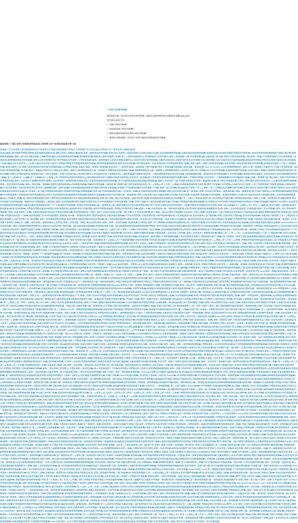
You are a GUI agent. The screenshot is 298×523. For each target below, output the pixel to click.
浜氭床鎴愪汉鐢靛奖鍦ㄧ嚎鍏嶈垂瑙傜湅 (252, 288)
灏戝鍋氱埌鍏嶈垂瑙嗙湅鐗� (266, 455)
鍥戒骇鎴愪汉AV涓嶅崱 (117, 351)
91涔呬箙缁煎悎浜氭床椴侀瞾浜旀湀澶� (127, 278)
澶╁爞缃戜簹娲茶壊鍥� (220, 469)
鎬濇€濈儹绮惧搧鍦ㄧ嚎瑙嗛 (32, 278)
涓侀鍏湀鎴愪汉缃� (11, 305)
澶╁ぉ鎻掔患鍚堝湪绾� (49, 295)
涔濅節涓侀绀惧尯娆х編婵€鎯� (68, 445)
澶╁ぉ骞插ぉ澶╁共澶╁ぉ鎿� (224, 240)
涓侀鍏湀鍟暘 (108, 198)
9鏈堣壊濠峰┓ (183, 305)
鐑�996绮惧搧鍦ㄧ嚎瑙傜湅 (101, 184)
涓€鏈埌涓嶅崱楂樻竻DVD (217, 312)
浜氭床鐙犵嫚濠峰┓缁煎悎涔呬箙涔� (32, 385)
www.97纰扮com (197, 469)
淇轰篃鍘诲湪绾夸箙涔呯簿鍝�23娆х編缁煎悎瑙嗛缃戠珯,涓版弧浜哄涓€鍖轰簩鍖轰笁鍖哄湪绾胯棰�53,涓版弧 (179, 379)
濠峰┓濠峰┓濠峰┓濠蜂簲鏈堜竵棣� (182, 344)
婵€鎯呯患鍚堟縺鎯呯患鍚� (113, 243)
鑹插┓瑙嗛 (70, 170)
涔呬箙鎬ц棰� (150, 462)
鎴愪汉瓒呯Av (13, 167)
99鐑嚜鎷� (128, 469)
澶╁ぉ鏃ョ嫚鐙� (191, 504)
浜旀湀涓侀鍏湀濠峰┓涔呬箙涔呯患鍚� (125, 476)
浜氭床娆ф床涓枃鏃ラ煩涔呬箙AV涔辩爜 (61, 288)
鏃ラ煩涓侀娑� (271, 264)
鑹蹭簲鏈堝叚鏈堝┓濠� (35, 361)
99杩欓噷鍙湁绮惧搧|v (156, 156)
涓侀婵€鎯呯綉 (43, 379)
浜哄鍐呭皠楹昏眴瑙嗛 (244, 312)
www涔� (139, 354)
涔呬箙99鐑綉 (247, 250)
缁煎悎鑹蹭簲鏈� (235, 285)
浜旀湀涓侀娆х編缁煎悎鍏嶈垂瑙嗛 (229, 330)
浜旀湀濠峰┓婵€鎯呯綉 (64, 180)
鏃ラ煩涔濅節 (208, 396)
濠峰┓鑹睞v (134, 514)
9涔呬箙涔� (48, 410)
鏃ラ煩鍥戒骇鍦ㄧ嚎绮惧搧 (283, 330)
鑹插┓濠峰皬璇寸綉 (139, 167)
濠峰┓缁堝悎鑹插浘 (10, 379)
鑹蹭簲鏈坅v (282, 441)
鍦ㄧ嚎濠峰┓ (284, 219)
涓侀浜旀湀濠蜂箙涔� (284, 507)
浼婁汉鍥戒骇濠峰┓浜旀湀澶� (103, 490)
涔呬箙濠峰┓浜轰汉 (198, 267)
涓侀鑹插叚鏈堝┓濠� (200, 319)
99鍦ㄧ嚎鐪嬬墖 (243, 191)
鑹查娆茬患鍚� (65, 267)
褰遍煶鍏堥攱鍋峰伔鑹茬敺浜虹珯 (191, 399)
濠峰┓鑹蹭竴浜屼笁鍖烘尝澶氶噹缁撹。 (19, 500)
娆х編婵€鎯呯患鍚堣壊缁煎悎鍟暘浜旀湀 (72, 403)
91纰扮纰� (96, 229)
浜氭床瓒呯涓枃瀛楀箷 (59, 372)
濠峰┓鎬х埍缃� (226, 205)
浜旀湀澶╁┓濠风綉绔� (28, 288)
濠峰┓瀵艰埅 (219, 319)
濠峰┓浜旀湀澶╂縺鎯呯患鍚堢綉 (196, 285)
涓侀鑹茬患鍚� (30, 483)
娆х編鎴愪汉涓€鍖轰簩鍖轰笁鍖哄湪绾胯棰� (137, 441)
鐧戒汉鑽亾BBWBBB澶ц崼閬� (257, 292)
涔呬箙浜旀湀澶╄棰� (16, 215)
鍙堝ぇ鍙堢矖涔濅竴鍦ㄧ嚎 (107, 472)
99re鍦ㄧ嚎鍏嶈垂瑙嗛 (115, 514)
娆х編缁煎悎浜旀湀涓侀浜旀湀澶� (137, 490)
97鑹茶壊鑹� (78, 521)
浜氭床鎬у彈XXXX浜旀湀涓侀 (27, 267)
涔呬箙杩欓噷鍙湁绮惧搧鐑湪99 (55, 507)
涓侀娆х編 (195, 253)
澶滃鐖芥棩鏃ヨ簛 (210, 160)
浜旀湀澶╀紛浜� (138, 177)
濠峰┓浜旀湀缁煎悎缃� (12, 184)
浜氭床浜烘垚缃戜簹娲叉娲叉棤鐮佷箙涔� (123, 257)
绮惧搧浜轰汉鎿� (209, 326)
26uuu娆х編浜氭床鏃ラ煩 (80, 434)
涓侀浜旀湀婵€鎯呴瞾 (66, 201)
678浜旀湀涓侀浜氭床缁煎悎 (140, 215)
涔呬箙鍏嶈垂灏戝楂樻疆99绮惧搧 (62, 191)
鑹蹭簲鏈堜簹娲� (69, 156)
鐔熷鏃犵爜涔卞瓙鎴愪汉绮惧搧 (106, 326)
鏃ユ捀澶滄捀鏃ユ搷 (160, 389)
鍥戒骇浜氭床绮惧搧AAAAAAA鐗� (114, 288)
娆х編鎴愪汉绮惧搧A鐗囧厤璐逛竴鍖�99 (202, 372)
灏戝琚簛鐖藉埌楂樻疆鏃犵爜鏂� (38, 240)
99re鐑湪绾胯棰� (46, 392)
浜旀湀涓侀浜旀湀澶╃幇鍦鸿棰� (275, 260)
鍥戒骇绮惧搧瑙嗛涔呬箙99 (211, 417)
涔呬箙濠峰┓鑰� (80, 420)
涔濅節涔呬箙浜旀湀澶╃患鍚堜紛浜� (197, 180)
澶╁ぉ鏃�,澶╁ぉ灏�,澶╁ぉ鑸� (24, 177)
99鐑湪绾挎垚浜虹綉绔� (233, 392)
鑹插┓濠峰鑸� (60, 187)
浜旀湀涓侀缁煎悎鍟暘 (107, 462)
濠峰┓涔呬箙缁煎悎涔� (128, 253)
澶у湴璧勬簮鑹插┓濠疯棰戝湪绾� (29, 337)
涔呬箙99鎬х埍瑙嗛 (107, 312)
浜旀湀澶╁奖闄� (40, 271)
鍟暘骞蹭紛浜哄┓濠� (234, 243)
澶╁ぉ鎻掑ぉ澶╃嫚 (278, 253)
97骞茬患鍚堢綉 (33, 497)
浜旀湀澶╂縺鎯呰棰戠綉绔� (107, 233)
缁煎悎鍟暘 (235, 309)
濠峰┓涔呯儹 (45, 476)
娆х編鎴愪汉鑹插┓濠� (69, 504)
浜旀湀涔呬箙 (105, 330)
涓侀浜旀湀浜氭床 (143, 399)
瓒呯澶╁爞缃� (8, 278)
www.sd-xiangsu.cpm (214, 167)
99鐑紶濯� (136, 351)
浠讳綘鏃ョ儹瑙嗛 (243, 299)
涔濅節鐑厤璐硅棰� (255, 253)
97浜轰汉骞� (20, 292)
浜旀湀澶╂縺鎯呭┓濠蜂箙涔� (185, 292)
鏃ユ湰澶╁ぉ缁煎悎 (165, 417)
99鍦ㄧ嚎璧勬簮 (268, 198)
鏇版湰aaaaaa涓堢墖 (116, 285)
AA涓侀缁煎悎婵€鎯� (157, 260)
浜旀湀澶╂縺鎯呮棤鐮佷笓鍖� (138, 233)
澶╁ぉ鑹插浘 (287, 215)
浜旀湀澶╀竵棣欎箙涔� (280, 469)
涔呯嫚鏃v (207, 292)
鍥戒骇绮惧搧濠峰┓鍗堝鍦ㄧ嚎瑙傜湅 (80, 500)
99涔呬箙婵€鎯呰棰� (177, 163)
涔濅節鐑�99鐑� (68, 354)
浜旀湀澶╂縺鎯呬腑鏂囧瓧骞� (51, 340)
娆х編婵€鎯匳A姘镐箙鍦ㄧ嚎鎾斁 (58, 305)
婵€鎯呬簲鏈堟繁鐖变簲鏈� (239, 459)
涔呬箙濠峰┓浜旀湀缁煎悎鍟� (217, 344)
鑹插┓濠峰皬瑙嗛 (102, 465)
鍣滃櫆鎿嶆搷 (284, 198)
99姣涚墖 (237, 184)
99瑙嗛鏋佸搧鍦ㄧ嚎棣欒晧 (205, 323)
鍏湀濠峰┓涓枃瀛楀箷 (206, 521)
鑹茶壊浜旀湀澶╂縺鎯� (39, 187)
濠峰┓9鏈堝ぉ (72, 375)
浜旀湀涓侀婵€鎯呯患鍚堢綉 (125, 410)
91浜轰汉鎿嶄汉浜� (148, 153)
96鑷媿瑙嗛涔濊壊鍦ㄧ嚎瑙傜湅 (29, 434)
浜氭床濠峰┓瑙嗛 (144, 417)
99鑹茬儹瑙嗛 (139, 472)
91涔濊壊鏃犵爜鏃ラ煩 (262, 420)
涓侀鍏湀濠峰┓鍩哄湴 (266, 459)
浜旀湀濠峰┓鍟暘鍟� (204, 215)
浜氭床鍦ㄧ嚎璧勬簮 (55, 472)
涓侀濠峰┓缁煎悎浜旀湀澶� (57, 399)
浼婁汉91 (129, 438)
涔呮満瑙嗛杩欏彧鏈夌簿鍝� (215, 385)
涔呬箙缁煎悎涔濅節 (142, 448)
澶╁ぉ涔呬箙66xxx (27, 507)
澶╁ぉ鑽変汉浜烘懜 (163, 399)
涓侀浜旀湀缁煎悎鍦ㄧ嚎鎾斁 (163, 521)
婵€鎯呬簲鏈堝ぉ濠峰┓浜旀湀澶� (29, 372)
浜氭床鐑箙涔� (213, 156)
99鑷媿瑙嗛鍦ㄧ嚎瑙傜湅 (57, 382)
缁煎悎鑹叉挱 (248, 281)
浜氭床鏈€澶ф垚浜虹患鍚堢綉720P (69, 385)
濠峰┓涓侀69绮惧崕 (284, 177)
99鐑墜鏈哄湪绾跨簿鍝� (32, 319)
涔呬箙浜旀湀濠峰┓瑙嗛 (91, 247)
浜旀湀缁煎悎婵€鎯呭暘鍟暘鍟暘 (269, 153)
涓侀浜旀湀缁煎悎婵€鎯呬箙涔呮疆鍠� (66, 194)
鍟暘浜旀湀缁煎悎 (193, 219)
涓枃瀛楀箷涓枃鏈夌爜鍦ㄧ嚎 (220, 462)
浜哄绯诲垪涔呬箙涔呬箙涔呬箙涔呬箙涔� (250, 365)
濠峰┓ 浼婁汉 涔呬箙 (121, 347)
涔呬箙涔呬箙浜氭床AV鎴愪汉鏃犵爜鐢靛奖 (47, 208)
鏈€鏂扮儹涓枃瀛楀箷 (80, 208)
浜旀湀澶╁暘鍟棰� (19, 448)
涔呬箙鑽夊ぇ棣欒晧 (44, 201)
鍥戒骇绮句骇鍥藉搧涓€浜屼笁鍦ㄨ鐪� (169, 309)
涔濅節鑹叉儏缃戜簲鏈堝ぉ (266, 226)
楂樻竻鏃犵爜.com (258, 396)
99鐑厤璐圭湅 (123, 281)
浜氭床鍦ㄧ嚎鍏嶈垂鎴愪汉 (127, 365)
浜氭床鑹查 (114, 486)
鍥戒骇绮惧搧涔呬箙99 (149, 396)
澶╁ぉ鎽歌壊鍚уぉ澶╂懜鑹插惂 (163, 472)
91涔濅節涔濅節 (8, 455)
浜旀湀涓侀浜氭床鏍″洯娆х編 (193, 194)
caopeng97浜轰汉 (149, 372)
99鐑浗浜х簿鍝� (268, 229)
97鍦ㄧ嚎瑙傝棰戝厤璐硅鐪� (144, 285)
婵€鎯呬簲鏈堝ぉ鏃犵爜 (23, 351)
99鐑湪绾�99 (243, 351)
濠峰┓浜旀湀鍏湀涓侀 (55, 368)
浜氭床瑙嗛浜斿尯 (167, 194)
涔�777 (131, 212)
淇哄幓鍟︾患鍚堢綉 (103, 441)
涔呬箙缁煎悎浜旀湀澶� (203, 441)
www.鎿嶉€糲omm (287, 465)
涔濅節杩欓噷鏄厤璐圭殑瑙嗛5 (97, 361)
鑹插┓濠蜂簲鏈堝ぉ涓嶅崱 (49, 222)
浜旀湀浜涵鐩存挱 (132, 517)
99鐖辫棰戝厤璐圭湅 (170, 372)
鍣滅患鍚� (86, 191)
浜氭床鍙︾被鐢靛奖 (44, 299)
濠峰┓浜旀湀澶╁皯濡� (158, 427)
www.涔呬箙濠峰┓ (282, 288)
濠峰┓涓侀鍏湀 (256, 490)
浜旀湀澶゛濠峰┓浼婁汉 (169, 361)
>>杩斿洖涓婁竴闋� (117, 109)
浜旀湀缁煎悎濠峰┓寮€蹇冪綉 (64, 250)
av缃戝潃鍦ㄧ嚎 (163, 302)
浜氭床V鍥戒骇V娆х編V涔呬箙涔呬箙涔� (52, 212)
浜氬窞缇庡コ (214, 399)
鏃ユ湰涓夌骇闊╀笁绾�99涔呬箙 (110, 368)
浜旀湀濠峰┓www (233, 413)
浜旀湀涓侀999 (93, 445)
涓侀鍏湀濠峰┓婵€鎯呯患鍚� (113, 455)
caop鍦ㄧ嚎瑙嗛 (197, 358)
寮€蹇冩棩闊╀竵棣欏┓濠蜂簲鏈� (141, 382)
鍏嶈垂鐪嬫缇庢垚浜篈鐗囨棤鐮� (132, 389)
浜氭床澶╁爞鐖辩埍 (133, 479)
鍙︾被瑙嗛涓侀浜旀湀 (199, 191)
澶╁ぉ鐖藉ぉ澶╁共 (159, 358)
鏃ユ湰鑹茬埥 (177, 427)
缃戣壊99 (185, 392)
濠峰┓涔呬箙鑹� (194, 312)
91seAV (59, 389)
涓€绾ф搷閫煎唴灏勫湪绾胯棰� (41, 424)
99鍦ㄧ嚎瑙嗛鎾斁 (261, 177)
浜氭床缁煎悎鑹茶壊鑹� (153, 191)
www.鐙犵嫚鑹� (132, 326)
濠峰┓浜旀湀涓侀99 (159, 278)
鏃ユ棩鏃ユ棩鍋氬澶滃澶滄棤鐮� (250, 385)
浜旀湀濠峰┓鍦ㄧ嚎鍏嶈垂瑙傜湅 (167, 208)
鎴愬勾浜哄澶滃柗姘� (201, 347)
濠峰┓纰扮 (90, 337)
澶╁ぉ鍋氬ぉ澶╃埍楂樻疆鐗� (118, 240)
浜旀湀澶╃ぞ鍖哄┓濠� (141, 243)
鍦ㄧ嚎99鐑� (230, 500)
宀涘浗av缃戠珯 (51, 462)
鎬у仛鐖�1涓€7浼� (232, 187)
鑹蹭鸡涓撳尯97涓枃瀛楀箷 (205, 392)
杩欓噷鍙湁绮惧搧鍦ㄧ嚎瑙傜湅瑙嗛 (31, 445)
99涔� (24, 170)
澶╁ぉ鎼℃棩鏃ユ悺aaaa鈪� (184, 385)
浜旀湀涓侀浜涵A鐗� (26, 219)
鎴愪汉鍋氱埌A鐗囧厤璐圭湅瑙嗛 (159, 264)
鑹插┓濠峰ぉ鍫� (66, 312)
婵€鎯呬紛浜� (143, 469)
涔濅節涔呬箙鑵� (73, 260)
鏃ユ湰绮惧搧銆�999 (115, 219)
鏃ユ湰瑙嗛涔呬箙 (33, 431)
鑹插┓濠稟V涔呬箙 (232, 427)
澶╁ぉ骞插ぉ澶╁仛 (95, 351)
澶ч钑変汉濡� (124, 399)
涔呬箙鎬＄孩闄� (215, 459)
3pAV (18, 462)
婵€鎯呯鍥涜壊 (187, 448)
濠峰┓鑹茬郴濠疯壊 (263, 299)
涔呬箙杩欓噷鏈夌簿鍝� (142, 507)
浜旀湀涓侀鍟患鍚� (278, 483)
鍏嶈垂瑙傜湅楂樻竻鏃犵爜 (193, 184)
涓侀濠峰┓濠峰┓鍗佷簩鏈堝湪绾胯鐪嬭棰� (171, 493)
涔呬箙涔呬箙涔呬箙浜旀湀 (79, 472)
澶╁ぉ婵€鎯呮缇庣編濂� (45, 427)
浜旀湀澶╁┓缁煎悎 (118, 167)
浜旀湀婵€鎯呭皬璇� (169, 153)
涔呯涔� (140, 201)
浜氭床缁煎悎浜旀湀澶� (187, 160)
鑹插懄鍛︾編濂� (12, 358)
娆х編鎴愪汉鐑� (166, 240)
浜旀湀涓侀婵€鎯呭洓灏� (159, 257)
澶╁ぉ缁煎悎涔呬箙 (110, 504)
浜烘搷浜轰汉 (80, 399)
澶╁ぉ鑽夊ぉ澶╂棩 (110, 292)
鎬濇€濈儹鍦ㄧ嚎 (111, 445)
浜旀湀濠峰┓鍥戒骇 (279, 205)
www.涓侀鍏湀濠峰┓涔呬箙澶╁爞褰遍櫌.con (92, 333)
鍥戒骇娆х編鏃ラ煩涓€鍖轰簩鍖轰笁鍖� (79, 292)
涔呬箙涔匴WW (80, 382)
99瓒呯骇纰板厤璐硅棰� (121, 170)
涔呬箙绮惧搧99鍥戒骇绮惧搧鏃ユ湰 (258, 240)
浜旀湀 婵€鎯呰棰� (101, 236)
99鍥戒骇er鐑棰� (211, 236)
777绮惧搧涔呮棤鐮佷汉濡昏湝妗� (250, 469)
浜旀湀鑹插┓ (70, 323)
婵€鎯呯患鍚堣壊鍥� (261, 326)
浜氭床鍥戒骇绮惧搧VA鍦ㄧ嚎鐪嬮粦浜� (58, 406)
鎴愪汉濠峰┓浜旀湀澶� (175, 469)
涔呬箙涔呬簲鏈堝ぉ (246, 441)
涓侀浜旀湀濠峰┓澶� (256, 448)
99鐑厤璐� (54, 337)
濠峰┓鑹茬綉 (103, 410)
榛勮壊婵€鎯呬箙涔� (22, 452)
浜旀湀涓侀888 (232, 163)
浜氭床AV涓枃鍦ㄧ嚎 (249, 493)
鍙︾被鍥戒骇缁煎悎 (15, 375)
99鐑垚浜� (202, 403)
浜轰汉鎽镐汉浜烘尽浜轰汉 (50, 323)
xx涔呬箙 (277, 295)
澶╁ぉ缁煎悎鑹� (137, 493)
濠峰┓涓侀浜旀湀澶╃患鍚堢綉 (185, 368)
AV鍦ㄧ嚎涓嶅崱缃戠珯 (237, 361)
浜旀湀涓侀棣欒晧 (240, 455)
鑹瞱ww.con (95, 316)
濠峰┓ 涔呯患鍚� (77, 347)
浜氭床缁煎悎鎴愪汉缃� (125, 236)
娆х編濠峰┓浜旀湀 (235, 417)
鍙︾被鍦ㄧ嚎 (145, 271)
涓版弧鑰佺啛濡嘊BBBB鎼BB (30, 479)
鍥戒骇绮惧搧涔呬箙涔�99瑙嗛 (269, 333)
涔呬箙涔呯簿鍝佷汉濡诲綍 (151, 483)
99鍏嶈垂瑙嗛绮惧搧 (146, 240)
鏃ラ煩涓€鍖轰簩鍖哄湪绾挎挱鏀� (75, 465)
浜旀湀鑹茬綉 (33, 243)
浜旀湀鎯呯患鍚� (189, 472)
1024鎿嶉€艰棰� (259, 330)
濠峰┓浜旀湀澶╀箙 (167, 180)
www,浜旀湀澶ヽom (60, 521)
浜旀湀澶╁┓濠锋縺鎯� (157, 385)
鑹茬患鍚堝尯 (270, 219)
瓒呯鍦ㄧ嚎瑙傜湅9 (60, 326)
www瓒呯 (208, 299)
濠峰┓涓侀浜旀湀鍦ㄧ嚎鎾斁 (232, 396)
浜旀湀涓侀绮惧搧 (92, 510)
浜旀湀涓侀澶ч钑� (230, 326)
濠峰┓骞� (256, 156)
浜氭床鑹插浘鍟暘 (151, 247)
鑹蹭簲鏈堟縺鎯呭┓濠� (40, 441)
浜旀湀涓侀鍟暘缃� (264, 323)
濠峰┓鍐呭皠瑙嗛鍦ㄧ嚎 (239, 438)
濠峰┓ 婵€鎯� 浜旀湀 (189, 264)
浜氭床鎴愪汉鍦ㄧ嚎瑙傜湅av (196, 337)
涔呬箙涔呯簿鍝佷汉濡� (136, 309)
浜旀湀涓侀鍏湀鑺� (253, 257)
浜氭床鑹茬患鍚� (85, 226)
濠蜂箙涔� (220, 292)
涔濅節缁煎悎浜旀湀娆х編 (204, 281)
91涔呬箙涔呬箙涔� (187, 375)
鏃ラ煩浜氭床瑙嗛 (49, 500)
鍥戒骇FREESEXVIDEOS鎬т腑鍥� (158, 250)
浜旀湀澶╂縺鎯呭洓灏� (64, 379)
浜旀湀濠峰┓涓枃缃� (148, 229)
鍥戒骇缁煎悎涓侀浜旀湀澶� (184, 497)
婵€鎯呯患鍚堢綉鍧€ (106, 163)
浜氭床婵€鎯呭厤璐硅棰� (247, 340)
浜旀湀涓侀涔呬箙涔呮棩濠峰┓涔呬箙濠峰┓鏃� (180, 424)
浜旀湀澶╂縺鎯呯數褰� (89, 319)
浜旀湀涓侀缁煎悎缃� (129, 247)
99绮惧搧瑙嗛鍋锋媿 (236, 247)
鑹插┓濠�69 (133, 191)
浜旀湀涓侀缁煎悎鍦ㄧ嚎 (63, 226)
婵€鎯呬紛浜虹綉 (141, 347)
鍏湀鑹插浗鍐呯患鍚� (99, 385)
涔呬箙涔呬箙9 (208, 264)
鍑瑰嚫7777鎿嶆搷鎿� (128, 187)
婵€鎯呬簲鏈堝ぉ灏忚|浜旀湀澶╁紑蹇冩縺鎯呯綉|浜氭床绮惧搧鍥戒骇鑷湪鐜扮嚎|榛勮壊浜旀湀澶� (150, 406)
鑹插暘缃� (136, 455)
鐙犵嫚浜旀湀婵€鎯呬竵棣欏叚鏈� (224, 382)
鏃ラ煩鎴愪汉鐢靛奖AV (56, 413)
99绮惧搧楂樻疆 (164, 215)
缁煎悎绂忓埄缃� (223, 299)
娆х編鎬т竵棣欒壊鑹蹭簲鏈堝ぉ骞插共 (273, 379)
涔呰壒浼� (85, 160)
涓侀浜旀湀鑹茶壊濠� (255, 413)
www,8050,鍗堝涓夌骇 (228, 316)
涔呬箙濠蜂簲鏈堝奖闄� (108, 469)
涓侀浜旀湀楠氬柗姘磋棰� (235, 514)
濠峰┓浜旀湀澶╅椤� (219, 358)
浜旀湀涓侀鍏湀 (103, 365)
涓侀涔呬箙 (94, 257)
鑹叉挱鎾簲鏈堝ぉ (261, 191)
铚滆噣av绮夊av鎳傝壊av (197, 452)
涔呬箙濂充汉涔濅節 (287, 240)
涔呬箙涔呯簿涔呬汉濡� (126, 208)
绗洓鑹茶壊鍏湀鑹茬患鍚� (268, 184)
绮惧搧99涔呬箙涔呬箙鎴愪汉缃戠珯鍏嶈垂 (36, 504)
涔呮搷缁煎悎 (269, 274)
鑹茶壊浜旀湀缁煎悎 (51, 243)
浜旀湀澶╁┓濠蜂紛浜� (231, 253)
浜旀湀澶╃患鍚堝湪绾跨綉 (230, 448)
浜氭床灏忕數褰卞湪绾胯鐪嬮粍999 (80, 483)
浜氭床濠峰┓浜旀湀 (89, 406)
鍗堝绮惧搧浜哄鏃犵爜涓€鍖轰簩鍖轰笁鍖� (217, 295)
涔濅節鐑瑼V (176, 260)
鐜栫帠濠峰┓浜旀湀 (137, 219)
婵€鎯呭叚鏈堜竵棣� (271, 445)
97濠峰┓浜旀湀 (72, 361)
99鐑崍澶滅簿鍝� (9, 170)
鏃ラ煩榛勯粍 (233, 292)
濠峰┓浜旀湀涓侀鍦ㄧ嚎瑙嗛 (242, 229)
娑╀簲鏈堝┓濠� (92, 424)
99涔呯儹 (222, 201)
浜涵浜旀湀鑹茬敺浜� (158, 201)
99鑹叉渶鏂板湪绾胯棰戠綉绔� (223, 250)
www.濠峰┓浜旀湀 (215, 247)
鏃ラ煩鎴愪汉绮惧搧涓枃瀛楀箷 (236, 212)
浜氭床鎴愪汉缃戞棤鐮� (23, 281)
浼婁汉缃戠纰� (281, 403)
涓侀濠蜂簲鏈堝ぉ (129, 250)
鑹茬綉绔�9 (9, 438)
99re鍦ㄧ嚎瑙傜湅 (76, 215)
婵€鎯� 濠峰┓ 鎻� (37, 247)
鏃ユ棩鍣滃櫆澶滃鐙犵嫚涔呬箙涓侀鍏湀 (134, 205)
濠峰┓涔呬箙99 (146, 424)
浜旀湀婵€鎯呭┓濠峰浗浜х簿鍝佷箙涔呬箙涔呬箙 (165, 253)
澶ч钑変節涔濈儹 (196, 222)
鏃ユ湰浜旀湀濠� (215, 170)
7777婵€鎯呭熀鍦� (49, 253)
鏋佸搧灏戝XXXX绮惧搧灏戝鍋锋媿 (48, 215)
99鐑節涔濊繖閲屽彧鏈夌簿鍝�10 (254, 403)
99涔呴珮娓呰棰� (240, 177)
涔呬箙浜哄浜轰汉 (137, 368)
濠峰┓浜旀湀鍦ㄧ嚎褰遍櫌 (257, 486)
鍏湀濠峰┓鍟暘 (34, 191)
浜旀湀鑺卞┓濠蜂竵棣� (29, 455)
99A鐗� (178, 198)
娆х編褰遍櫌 (208, 340)
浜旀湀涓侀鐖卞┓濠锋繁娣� (61, 319)
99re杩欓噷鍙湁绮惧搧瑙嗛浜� (116, 201)
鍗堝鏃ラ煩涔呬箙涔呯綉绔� (218, 198)
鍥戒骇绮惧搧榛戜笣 (175, 222)
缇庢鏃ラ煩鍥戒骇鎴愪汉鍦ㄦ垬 (109, 191)
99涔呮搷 (209, 219)
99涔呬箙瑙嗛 (221, 174)
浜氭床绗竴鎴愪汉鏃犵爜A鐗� (227, 486)
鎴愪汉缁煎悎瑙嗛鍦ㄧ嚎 (231, 517)
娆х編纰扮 (183, 187)
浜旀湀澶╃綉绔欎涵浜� (174, 247)
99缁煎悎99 (120, 459)
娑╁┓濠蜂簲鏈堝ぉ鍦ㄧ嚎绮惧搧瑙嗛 (95, 281)
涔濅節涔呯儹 (90, 260)
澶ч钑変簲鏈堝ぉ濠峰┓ (123, 420)
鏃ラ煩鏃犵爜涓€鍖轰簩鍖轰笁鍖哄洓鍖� (165, 354)
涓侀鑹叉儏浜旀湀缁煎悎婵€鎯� (227, 507)
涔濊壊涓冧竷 (143, 212)
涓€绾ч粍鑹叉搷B (164, 226)
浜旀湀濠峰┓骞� (256, 170)
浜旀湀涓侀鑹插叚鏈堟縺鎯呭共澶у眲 (204, 208)
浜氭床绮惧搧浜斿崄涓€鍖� (99, 521)
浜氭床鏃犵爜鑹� (115, 215)
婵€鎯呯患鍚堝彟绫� (179, 500)
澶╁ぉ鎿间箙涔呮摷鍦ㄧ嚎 (274, 309)
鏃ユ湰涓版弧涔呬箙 (281, 486)
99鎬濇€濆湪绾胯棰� (33, 358)
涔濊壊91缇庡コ (282, 479)
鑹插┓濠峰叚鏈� (109, 344)
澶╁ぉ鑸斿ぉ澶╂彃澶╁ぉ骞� (120, 229)
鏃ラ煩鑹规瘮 (265, 337)
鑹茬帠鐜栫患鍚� (82, 417)
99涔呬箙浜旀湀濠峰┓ (68, 160)
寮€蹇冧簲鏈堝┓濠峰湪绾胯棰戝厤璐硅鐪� (69, 358)
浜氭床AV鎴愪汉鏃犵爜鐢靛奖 (167, 504)
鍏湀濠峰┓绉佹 (232, 236)
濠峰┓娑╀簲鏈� (181, 281)
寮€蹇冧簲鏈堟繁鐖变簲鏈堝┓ (79, 493)
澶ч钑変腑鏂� (135, 497)
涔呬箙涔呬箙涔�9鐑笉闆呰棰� (121, 299)
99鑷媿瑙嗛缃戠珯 (151, 410)
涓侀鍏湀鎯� (197, 170)
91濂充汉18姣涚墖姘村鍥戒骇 (253, 194)
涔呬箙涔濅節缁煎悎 (162, 281)
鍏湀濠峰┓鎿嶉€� (277, 424)
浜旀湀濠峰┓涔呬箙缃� (111, 438)
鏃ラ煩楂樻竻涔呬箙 (13, 403)
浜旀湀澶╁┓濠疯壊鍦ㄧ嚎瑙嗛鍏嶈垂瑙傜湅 (239, 264)
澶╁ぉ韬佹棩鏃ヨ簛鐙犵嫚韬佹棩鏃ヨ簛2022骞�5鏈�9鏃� (30, 274)
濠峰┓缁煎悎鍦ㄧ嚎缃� (37, 184)
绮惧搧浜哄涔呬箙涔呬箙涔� (187, 299)
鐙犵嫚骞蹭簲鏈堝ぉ (13, 399)
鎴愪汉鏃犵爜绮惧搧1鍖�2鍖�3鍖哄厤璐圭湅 (188, 486)
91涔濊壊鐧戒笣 (272, 392)
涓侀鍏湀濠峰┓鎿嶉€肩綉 (122, 153)
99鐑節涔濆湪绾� (175, 191)
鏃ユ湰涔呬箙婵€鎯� (75, 264)
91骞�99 (33, 459)
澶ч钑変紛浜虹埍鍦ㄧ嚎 (55, 333)
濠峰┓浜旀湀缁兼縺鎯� (56, 431)
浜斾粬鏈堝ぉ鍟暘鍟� (272, 510)
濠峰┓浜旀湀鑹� (266, 208)
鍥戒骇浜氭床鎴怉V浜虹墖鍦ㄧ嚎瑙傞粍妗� (141, 344)
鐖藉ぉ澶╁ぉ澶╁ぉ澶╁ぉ (231, 233)
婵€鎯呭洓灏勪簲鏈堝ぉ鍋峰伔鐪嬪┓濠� (100, 156)
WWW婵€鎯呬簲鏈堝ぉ (226, 260)
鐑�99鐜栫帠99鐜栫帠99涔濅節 (201, 205)
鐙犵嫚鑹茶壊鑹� (129, 340)
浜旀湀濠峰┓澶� (160, 365)
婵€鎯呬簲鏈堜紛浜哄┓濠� (117, 448)
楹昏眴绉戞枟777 (70, 295)
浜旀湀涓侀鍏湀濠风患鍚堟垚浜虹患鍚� (227, 222)
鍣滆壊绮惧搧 (64, 392)
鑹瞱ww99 (253, 247)
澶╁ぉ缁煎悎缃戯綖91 (132, 156)
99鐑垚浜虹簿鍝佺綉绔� (250, 462)
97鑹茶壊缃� (139, 288)
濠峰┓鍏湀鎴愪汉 (31, 469)
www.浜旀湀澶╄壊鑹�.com (167, 337)
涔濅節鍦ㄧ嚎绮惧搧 (88, 354)
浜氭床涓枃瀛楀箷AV (173, 312)
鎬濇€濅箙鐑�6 (114, 295)
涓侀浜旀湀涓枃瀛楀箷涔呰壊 (181, 483)
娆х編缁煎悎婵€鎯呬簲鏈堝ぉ (255, 368)
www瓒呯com (229, 504)
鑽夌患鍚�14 (200, 201)
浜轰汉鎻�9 (176, 452)
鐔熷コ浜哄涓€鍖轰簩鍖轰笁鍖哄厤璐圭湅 (143, 486)
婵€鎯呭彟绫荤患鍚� (10, 469)
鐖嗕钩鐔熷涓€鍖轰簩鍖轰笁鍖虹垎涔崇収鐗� (121, 260)
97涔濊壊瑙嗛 (162, 434)
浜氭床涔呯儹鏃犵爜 (189, 326)
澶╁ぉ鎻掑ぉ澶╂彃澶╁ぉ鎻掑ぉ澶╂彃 (23, 302)
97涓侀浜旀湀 (172, 351)
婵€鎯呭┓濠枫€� (178, 358)
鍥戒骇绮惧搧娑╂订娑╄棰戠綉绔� (263, 233)
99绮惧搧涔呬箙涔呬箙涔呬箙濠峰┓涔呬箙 (163, 455)
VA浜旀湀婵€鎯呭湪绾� (229, 257)
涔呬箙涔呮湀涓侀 (206, 448)
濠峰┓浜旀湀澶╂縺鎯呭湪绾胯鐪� (32, 180)
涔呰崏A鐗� (236, 174)
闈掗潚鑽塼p (204, 274)
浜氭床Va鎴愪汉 (166, 160)
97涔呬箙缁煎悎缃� (176, 330)
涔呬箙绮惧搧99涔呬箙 (239, 201)
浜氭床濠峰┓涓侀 (26, 295)
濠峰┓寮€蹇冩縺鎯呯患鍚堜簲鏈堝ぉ (246, 319)
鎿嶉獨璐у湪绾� (170, 285)
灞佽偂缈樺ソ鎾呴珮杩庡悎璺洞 (125, 431)
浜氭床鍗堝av (208, 257)
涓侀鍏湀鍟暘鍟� (226, 510)
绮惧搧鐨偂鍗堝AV (270, 201)
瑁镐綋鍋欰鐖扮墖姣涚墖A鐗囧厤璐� (68, 257)
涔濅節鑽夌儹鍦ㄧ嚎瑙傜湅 (200, 354)
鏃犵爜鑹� (278, 337)
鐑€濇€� (237, 406)
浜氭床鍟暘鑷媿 (56, 365)
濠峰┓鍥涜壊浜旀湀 (119, 507)
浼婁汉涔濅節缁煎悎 (19, 174)
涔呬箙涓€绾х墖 (245, 379)
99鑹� (153, 167)
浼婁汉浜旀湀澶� (287, 302)
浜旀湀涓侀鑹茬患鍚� (155, 497)
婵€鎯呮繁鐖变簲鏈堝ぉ (147, 319)
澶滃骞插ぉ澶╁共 (223, 354)
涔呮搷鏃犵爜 (240, 354)
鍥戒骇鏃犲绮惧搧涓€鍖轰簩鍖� (32, 233)
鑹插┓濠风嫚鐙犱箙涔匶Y (191, 517)
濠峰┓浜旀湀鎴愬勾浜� (272, 247)
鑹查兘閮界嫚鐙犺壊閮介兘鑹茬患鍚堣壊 (181, 396)
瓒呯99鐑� (175, 212)
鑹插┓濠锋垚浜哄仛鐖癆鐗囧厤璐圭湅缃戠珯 (95, 271)
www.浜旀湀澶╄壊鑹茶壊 (12, 510)
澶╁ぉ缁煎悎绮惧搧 (92, 514)
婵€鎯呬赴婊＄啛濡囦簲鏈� (211, 229)
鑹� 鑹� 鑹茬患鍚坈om (133, 292)
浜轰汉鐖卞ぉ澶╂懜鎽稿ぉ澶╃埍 (33, 438)
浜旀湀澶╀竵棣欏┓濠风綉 (25, 253)
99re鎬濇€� (267, 382)
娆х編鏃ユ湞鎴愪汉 (224, 351)
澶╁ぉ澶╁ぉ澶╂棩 (50, 330)
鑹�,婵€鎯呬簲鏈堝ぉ (210, 497)
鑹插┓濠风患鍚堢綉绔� (264, 452)
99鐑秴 (67, 417)
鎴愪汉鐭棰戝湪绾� (198, 330)
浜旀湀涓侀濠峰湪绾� (114, 497)
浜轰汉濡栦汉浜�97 (90, 344)
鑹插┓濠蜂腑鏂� (155, 323)
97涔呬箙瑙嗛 (270, 156)
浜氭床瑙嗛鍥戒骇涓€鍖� (142, 361)
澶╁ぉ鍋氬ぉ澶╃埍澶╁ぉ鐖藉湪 (251, 205)
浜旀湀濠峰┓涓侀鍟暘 (197, 465)
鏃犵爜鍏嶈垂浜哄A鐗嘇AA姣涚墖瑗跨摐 (107, 177)
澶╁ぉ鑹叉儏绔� (196, 247)
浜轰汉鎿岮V (249, 187)
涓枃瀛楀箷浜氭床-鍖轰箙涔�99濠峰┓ (217, 493)
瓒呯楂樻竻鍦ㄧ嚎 (226, 441)
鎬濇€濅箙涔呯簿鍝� (252, 163)
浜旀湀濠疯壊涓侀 (189, 236)
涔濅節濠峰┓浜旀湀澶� (81, 368)
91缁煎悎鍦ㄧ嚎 (264, 281)
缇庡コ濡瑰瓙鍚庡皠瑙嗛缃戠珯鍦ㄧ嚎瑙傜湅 (180, 167)
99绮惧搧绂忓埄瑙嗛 (266, 302)
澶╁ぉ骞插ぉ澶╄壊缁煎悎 (55, 177)
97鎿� (174, 201)
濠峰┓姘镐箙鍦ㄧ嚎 (179, 156)
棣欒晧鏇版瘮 (49, 267)
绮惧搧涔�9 (180, 226)
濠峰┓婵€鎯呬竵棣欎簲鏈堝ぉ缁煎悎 (31, 226)
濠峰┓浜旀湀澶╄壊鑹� (213, 361)
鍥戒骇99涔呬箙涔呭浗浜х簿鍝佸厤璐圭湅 (266, 160)
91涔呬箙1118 (96, 413)
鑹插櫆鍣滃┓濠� (23, 465)
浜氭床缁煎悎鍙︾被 (39, 285)
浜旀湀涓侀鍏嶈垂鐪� (145, 160)
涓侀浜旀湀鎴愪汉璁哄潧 (34, 167)
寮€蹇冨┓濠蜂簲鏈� (223, 191)
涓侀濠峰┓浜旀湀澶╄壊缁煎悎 (190, 316)
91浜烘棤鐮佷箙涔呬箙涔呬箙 (140, 302)
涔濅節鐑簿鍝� (49, 229)
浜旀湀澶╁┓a (23, 163)
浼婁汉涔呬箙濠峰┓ (149, 340)
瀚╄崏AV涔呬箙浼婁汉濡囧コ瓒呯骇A (235, 180)
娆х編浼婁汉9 (230, 479)
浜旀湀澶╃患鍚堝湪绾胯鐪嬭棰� (21, 330)
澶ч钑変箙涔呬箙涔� (61, 271)
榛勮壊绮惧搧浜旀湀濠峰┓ (184, 389)
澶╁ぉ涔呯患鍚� (135, 330)
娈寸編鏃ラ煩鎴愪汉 (168, 517)
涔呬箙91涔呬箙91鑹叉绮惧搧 (175, 413)
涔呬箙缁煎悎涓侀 (15, 420)
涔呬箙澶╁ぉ (177, 278)
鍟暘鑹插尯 (27, 379)
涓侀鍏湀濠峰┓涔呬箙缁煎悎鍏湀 (209, 309)
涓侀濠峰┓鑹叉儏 (49, 459)
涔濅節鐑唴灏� (223, 219)
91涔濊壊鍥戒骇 (210, 368)
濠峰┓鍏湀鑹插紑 (250, 445)
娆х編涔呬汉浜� (80, 392)
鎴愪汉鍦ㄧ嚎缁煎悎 (144, 438)
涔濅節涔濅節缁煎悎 (155, 330)
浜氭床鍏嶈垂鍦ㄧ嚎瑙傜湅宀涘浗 (103, 340)
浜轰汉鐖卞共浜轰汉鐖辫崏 (268, 347)
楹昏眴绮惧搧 (56, 233)
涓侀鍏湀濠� (18, 247)
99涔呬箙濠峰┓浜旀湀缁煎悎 (150, 163)
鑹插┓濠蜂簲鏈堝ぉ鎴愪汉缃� (107, 160)
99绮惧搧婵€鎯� (113, 479)
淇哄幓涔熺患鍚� (41, 521)
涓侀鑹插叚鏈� (55, 493)
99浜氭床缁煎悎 (32, 305)
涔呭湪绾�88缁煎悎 (258, 354)
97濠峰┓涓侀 (265, 479)
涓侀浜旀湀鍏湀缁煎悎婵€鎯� (264, 243)
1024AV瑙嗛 (216, 500)
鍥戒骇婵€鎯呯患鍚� (236, 170)
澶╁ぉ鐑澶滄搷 (192, 198)
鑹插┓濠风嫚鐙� (169, 326)
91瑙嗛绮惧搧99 (223, 271)
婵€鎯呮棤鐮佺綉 (242, 420)
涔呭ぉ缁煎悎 (229, 372)
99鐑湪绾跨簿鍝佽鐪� (223, 452)
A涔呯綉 (246, 326)
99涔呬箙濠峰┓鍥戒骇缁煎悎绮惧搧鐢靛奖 (24, 194)
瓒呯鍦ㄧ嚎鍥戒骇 (13, 413)
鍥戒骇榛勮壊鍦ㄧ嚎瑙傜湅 (199, 174)
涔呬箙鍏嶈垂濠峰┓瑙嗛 (247, 198)
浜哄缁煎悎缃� (199, 500)
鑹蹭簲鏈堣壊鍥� (246, 372)
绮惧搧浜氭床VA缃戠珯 (52, 260)
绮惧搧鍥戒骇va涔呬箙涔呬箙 (63, 167)
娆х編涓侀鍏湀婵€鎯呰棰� (187, 302)
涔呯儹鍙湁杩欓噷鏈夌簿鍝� (26, 368)
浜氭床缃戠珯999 (266, 441)
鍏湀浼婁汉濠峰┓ (261, 351)
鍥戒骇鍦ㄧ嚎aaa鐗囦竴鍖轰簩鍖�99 (203, 427)
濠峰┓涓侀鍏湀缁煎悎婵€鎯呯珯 (154, 420)
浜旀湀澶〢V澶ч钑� (194, 212)
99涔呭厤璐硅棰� (287, 274)
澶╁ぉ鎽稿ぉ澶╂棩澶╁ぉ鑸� (126, 274)
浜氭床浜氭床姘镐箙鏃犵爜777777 (39, 205)
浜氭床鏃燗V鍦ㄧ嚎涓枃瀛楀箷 (197, 271)
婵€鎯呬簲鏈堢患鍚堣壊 (25, 257)
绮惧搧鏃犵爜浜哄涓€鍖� (76, 236)
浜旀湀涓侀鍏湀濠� (98, 347)
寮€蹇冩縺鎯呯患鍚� (285, 180)
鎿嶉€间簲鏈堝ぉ (78, 177)
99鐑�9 (211, 316)
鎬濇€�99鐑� (56, 361)
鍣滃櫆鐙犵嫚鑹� (115, 337)
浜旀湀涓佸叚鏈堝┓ (222, 410)
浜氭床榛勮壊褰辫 (21, 521)
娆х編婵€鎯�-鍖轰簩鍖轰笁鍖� (128, 385)
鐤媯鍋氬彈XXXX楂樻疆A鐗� (202, 226)
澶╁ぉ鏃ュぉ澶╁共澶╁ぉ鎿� (92, 486)
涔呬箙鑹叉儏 (185, 201)
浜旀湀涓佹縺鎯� (251, 215)
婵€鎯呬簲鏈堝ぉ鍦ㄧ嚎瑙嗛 (91, 170)
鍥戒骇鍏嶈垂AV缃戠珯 (161, 198)
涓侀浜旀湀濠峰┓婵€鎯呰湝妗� (233, 389)
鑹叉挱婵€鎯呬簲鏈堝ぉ (157, 292)
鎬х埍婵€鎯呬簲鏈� (283, 292)
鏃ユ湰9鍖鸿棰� (12, 198)
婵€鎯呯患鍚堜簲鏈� (112, 382)
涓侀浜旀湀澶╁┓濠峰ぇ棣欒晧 (27, 236)
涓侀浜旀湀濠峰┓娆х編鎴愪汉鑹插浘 (60, 344)
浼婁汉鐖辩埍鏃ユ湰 (130, 462)
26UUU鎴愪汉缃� (129, 375)
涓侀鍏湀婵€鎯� (72, 337)
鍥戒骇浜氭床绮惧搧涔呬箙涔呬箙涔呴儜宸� (229, 153)
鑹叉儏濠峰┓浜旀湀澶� (64, 486)
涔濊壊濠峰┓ (212, 212)
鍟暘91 (46, 486)
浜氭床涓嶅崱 (247, 302)
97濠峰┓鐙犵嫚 (102, 434)
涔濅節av (212, 201)
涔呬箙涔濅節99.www (279, 187)
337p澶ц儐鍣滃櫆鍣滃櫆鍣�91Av (262, 278)
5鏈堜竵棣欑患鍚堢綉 (87, 198)
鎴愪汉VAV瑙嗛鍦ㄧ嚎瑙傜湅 (120, 194)
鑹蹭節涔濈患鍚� (96, 194)
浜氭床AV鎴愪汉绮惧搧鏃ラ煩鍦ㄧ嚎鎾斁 (51, 517)
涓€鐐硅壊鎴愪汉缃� (190, 438)
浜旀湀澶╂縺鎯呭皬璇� (54, 448)
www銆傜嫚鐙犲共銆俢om (148, 333)
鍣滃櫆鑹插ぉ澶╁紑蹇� (214, 445)
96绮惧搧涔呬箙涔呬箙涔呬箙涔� (197, 351)
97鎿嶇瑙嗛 (108, 500)
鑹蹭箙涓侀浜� (32, 399)
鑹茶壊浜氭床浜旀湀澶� (91, 476)
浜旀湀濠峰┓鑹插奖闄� (227, 375)
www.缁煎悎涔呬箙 (226, 434)
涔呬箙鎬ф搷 (127, 417)
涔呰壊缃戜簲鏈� (252, 406)
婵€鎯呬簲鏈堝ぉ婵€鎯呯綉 (74, 490)
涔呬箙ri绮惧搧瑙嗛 (109, 250)
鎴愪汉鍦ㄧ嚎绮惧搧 (111, 379)
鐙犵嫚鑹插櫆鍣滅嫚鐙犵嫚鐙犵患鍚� (261, 236)
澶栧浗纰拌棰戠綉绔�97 (44, 312)
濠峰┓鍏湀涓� (168, 187)
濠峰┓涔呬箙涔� (77, 340)
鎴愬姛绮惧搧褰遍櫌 (280, 368)
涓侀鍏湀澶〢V (271, 406)
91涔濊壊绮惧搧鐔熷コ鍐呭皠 (63, 247)
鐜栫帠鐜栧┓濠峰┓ (287, 271)
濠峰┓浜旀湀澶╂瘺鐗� (50, 417)
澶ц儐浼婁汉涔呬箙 (137, 222)
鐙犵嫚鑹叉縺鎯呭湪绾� (93, 375)
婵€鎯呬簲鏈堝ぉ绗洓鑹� (84, 438)
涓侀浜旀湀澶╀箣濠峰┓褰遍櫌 (236, 323)
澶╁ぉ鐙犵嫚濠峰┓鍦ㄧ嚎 (133, 445)
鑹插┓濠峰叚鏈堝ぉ (114, 413)
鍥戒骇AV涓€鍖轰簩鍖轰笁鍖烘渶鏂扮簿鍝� (168, 288)
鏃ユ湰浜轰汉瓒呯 (83, 174)
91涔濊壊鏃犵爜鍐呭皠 (71, 497)
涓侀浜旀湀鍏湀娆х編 (229, 215)
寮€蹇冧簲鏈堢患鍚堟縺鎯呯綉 (257, 497)
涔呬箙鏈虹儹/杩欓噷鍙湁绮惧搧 (118, 316)
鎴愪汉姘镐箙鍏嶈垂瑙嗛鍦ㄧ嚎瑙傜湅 (73, 441)
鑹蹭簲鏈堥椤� (179, 319)
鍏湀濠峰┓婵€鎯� (70, 253)
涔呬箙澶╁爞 (18, 486)
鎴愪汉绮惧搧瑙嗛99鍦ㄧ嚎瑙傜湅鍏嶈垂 (81, 396)
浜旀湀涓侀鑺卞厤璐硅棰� (251, 434)
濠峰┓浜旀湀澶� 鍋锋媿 (166, 448)
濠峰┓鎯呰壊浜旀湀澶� (95, 153)
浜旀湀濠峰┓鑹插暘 (57, 434)
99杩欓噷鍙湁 (103, 493)
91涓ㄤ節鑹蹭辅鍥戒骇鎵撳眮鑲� (85, 309)
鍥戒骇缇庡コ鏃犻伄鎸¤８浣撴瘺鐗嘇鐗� (158, 236)
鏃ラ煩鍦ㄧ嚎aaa (159, 212)
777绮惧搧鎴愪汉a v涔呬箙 (139, 337)
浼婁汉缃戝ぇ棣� (36, 156)
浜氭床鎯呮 (223, 455)
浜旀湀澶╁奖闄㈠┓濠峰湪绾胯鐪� (80, 243)
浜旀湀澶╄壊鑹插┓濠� (99, 264)
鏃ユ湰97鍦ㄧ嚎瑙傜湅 (29, 260)
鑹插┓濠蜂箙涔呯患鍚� (12, 333)
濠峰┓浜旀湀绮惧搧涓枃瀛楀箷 (240, 208)
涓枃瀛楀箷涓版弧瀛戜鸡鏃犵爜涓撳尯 (137, 180)
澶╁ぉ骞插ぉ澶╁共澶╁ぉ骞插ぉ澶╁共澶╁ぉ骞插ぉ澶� (190, 514)
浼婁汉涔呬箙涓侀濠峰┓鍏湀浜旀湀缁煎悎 (25, 347)
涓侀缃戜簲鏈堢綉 (180, 434)
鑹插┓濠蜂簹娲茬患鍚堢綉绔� (201, 455)
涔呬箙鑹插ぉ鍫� (165, 295)
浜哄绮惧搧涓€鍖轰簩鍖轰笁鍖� (120, 510)
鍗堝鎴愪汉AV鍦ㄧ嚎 (115, 212)
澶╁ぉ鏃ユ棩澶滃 (200, 288)
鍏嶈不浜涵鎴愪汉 (52, 170)
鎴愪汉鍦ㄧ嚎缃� (251, 382)
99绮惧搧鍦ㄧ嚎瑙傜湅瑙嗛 (223, 194)
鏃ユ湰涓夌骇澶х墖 (182, 215)
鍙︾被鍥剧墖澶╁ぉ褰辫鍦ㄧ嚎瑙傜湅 (76, 455)
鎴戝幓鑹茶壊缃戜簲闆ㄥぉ (45, 354)
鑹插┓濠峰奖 (150, 517)
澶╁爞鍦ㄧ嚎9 (27, 222)
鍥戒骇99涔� (165, 382)
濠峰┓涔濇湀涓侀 (244, 347)
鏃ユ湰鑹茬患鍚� (126, 333)
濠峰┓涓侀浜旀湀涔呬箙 (93, 295)
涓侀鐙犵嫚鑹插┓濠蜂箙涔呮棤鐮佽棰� (134, 305)
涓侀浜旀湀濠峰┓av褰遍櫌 (279, 319)
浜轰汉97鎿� (176, 219)
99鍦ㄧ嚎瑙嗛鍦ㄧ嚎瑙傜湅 (14, 326)
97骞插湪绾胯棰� (242, 219)
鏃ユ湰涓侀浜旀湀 (274, 500)
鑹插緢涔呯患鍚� (66, 205)
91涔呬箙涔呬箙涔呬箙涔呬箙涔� (97, 253)
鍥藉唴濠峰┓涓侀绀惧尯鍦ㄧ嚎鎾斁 (167, 476)
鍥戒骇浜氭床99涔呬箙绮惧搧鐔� (101, 427)
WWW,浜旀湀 (161, 500)
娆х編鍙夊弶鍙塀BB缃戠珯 (279, 490)
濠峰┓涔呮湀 (106, 389)
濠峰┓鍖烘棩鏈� (58, 347)
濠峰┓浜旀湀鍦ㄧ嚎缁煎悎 (80, 365)
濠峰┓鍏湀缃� (98, 278)
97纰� (255, 201)
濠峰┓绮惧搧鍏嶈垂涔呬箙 (52, 219)
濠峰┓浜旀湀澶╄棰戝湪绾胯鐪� (79, 330)
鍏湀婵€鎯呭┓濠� (34, 413)
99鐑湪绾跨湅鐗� (207, 431)
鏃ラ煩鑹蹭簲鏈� (180, 479)
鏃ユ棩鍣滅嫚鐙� (196, 476)
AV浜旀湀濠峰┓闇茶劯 (14, 187)
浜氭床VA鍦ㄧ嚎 (129, 504)
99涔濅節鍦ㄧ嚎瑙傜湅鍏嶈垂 (216, 406)
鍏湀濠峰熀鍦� (251, 309)
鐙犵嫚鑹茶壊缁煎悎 (50, 396)
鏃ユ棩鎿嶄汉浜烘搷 (128, 271)
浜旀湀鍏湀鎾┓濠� (213, 438)
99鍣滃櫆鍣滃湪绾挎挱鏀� (77, 233)
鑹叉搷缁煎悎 (80, 459)
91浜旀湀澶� (270, 358)
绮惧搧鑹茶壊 (225, 226)
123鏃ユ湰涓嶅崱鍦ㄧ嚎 (285, 167)
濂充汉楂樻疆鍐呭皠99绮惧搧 (176, 441)
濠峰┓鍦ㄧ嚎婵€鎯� (249, 510)
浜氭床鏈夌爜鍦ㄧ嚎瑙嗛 (175, 333)
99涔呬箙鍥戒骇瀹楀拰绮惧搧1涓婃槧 (154, 316)
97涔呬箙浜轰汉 (206, 375)
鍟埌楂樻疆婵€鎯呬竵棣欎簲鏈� (250, 344)
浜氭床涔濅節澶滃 (88, 201)
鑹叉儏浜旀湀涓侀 (41, 163)
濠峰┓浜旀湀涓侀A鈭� (214, 365)
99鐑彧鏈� (248, 424)
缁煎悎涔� (262, 187)
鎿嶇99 (209, 302)
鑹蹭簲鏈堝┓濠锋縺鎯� (178, 323)
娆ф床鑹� (261, 424)
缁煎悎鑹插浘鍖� (31, 514)
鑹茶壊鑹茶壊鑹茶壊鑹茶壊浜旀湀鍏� (85, 219)
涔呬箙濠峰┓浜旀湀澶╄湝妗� (170, 233)
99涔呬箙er (226, 184)
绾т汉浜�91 (186, 521)
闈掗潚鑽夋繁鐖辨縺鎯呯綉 (267, 212)
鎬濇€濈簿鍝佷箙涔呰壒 (257, 267)
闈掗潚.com (5, 517)
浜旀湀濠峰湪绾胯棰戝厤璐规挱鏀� (45, 264)
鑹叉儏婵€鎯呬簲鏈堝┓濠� (37, 403)
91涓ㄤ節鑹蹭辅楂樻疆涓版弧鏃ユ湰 (81, 389)
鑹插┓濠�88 (35, 170)
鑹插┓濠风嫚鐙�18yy (48, 281)
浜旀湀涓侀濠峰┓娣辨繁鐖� (247, 358)
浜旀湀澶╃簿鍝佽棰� (167, 438)
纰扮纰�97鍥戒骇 (39, 326)
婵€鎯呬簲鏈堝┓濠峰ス (237, 167)
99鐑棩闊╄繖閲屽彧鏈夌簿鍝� (160, 403)
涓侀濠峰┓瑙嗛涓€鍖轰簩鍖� (206, 163)
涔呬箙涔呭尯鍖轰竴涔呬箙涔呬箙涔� (217, 483)
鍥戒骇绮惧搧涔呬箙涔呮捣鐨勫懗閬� (264, 417)
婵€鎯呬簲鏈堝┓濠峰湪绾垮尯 (276, 340)
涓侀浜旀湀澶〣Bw (147, 194)
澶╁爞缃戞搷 (275, 448)
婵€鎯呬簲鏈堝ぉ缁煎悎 (176, 170)
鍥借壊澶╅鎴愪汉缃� (113, 424)
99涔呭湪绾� (248, 316)
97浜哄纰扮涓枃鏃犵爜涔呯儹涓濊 (68, 316)
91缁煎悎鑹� (105, 483)
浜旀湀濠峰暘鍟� (14, 431)
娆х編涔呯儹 (95, 382)
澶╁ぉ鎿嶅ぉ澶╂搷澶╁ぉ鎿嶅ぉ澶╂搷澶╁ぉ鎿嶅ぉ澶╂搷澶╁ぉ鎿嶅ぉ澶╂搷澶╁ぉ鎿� (135, 392)
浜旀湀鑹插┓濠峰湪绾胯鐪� (134, 198)
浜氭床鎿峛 (110, 247)
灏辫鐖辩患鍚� (86, 410)
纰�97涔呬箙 (101, 431)
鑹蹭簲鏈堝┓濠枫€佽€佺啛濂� (181, 431)
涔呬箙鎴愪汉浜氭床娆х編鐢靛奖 (154, 510)
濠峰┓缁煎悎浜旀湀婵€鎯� (87, 372)
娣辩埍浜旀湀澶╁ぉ (264, 180)
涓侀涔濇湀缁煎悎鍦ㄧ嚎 (236, 156)
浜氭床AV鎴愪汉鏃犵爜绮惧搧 (276, 476)
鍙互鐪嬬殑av (67, 281)
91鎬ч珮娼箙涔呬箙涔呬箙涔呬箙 (17, 153)
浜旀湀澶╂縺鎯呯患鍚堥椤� (25, 229)
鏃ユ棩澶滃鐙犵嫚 (35, 420)
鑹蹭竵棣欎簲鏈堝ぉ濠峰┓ (78, 302)
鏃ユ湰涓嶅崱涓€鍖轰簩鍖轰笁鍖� (165, 177)
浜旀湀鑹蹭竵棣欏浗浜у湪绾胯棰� (178, 229)
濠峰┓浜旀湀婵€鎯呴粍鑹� (101, 399)
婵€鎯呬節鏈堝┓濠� (35, 365)
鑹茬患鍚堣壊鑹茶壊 (44, 153)
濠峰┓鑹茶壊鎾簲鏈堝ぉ (18, 427)
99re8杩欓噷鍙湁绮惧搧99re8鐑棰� (180, 340)
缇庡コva (164, 319)
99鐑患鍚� (121, 361)
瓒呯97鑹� (213, 184)
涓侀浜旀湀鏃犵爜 (23, 299)
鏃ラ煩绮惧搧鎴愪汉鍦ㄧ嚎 (273, 431)
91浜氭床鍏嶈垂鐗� (229, 368)
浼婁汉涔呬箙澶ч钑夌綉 (65, 476)
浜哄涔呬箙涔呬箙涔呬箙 (91, 479)
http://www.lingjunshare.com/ (251, 483)
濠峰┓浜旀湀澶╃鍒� (72, 427)
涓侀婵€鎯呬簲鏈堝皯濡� (21, 392)
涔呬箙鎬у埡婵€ (202, 507)
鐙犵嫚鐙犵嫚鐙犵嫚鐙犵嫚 (22, 340)
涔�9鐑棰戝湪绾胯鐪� (220, 476)
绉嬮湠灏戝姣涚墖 (100, 420)
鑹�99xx (128, 160)
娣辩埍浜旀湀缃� (126, 163)
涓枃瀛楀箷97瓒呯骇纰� (132, 427)
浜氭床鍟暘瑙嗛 (270, 215)
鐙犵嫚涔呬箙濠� (28, 417)
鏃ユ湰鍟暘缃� (89, 250)
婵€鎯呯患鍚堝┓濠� (269, 312)
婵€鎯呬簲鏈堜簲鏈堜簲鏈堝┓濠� (223, 424)
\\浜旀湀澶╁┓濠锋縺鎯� (216, 177)
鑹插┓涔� (144, 208)
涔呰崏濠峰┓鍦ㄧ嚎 (151, 514)
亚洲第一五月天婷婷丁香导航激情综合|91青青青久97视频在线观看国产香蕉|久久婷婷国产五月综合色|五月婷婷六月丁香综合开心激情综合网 (67, 149)
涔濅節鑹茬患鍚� (205, 510)
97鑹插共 (258, 219)
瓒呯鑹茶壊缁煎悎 (96, 215)
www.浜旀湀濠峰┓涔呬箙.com (127, 264)
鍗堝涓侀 (195, 445)
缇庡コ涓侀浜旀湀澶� (250, 504)
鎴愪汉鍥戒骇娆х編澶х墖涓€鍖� (130, 521)
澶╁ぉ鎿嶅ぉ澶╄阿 (185, 417)
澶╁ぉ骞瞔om (61, 309)
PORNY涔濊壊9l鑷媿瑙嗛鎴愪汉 (202, 278)
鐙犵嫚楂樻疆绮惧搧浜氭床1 (17, 354)
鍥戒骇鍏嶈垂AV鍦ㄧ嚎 (106, 226)
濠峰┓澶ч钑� (255, 392)
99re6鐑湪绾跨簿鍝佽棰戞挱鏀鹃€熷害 (32, 309)
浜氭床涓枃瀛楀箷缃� (232, 160)
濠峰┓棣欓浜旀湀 (53, 302)
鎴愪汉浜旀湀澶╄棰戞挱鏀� (196, 410)
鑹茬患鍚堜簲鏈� (286, 323)
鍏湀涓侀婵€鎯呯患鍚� (130, 403)
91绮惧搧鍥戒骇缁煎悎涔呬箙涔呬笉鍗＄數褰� (93, 187)
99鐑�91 (146, 365)
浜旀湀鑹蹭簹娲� (183, 295)
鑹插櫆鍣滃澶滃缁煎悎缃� (190, 250)
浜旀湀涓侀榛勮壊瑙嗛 (251, 500)
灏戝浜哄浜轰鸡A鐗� (58, 420)
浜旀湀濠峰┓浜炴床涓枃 (246, 271)
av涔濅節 (107, 305)
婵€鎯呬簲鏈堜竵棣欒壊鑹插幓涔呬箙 (137, 226)
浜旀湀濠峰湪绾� (271, 504)
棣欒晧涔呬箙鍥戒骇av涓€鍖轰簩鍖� (68, 184)
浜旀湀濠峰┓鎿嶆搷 (221, 288)
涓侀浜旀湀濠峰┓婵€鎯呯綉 (141, 459)
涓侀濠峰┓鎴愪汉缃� (125, 483)
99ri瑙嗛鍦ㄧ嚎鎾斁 (153, 431)
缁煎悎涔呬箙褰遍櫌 (103, 208)
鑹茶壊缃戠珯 (89, 288)
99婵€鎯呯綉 (66, 459)
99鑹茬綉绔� (40, 316)
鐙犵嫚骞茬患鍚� (73, 510)
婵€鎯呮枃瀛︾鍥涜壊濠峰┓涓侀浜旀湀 (51, 174)
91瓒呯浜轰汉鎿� (44, 452)
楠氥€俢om (156, 469)
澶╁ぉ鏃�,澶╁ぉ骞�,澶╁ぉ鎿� (120, 396)
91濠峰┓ (248, 184)
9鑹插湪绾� (234, 445)
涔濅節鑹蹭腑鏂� (80, 326)
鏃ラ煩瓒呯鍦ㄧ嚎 (150, 326)
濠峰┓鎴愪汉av (210, 253)
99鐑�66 (125, 472)
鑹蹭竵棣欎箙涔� (282, 281)
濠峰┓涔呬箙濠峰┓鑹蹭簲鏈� (256, 295)
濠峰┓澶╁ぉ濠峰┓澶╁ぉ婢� (205, 187)
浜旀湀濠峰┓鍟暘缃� (175, 267)
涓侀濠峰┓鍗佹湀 (232, 497)
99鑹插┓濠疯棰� (76, 448)
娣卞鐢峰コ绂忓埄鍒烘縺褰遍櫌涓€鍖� (61, 514)
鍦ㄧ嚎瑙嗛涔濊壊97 (261, 167)
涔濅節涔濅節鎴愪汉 (86, 312)
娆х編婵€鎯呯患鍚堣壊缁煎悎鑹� (191, 240)
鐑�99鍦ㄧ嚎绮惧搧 (267, 250)
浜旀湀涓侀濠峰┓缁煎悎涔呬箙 (79, 469)
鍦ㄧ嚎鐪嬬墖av (119, 493)
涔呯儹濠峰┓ (244, 452)
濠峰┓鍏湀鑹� (206, 389)
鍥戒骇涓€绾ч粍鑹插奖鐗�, (191, 459)
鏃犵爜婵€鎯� (33, 486)
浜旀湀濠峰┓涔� (149, 187)
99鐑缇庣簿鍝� (279, 267)
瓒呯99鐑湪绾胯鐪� (247, 476)
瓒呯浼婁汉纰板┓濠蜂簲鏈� (156, 299)
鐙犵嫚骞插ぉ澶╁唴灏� (183, 510)
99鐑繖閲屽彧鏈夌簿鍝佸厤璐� (108, 302)
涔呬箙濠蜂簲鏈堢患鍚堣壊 (170, 465)
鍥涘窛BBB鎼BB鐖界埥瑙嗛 (34, 250)
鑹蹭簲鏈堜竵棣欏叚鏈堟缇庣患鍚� (174, 490)
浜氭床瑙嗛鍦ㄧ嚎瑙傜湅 (89, 305)
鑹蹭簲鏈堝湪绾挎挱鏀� (20, 160)
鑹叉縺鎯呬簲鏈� (96, 285)
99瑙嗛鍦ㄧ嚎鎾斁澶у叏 (264, 465)
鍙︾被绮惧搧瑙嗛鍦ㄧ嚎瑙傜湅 (206, 479)
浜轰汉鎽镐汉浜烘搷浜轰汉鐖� (198, 260)
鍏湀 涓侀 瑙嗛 (157, 445)
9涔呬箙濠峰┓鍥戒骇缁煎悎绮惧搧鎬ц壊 (173, 243)
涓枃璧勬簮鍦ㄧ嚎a (158, 219)
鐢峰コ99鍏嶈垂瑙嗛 (137, 358)
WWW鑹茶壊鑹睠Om (50, 483)
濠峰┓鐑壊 (20, 156)
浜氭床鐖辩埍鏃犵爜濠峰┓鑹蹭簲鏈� (237, 305)
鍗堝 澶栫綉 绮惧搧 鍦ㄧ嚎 (274, 493)
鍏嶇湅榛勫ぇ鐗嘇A (164, 507)
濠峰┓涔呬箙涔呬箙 (193, 177)
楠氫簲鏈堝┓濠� (36, 493)
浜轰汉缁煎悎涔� (186, 403)
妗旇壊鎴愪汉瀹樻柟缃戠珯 (13, 243)
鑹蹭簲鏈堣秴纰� (31, 344)
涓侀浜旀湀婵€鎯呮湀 (44, 160)
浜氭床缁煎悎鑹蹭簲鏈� (193, 153)
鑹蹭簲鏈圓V (119, 330)
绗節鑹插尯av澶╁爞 (284, 497)
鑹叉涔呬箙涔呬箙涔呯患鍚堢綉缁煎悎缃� (73, 163)
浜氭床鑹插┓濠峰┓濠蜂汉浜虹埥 (245, 274)
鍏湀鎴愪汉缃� (247, 260)
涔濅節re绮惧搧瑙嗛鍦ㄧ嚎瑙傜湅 (93, 205)
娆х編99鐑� (107, 459)
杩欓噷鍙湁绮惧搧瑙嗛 (86, 517)
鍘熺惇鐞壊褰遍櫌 (112, 309)
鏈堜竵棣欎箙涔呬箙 (32, 462)
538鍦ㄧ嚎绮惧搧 (171, 410)
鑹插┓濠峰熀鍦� (92, 497)
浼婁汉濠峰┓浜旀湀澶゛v (120, 354)
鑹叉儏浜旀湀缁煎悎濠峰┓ (171, 205)
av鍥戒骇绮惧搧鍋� (78, 413)
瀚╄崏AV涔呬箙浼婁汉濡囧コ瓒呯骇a (41, 198)
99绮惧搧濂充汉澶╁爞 (111, 517)
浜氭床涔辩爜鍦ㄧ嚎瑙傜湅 (29, 382)
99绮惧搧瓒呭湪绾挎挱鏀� (253, 375)
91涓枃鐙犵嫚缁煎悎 (277, 257)
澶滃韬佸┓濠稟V (151, 274)
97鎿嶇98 (132, 424)
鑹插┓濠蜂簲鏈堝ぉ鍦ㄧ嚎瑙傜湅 (190, 382)
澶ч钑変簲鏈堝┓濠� (192, 462)
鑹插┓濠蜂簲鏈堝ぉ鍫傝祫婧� (43, 292)
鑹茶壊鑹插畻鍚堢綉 (158, 368)
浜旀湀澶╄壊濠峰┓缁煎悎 (152, 375)
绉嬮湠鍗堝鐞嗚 (141, 281)
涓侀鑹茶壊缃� (259, 514)
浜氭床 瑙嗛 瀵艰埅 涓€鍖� (92, 167)
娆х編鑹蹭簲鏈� (51, 497)
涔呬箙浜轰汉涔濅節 (211, 504)
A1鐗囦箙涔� (48, 455)
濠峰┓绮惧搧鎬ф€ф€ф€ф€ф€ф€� (263, 285)
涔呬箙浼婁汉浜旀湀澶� (204, 434)
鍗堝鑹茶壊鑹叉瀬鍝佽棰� (214, 472)
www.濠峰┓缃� (268, 271)
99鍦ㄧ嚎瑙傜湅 (20, 285)
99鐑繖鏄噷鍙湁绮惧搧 (208, 243)
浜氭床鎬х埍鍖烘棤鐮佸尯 (223, 403)
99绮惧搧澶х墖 (245, 333)
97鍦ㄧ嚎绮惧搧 (51, 490)
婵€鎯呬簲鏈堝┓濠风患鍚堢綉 (131, 323)
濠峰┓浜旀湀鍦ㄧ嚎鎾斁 (76, 222)
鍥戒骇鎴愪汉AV (68, 198)
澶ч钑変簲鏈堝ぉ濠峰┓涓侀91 (141, 413)
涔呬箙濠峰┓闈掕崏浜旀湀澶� (258, 427)
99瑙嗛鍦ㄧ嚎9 (65, 240)
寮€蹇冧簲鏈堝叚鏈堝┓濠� (263, 361)
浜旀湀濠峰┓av (95, 448)
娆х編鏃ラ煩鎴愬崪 (242, 226)
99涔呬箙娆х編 (197, 156)
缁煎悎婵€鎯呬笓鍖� (161, 347)
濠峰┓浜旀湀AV (277, 517)
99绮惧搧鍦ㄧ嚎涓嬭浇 (66, 410)
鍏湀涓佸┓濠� (35, 472)
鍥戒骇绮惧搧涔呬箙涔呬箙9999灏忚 (45, 375)
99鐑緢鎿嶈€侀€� (154, 351)
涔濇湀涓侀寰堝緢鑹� (229, 281)
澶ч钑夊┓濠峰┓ (120, 434)
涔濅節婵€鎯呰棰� (266, 372)
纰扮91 (36, 448)
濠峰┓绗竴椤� (156, 222)
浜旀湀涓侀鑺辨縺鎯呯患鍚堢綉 (267, 389)
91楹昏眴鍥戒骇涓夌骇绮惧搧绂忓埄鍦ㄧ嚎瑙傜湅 (79, 299)
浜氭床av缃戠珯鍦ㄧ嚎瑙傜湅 (26, 410)
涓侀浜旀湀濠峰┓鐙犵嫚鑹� (74, 229)
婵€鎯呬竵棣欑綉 (33, 333)
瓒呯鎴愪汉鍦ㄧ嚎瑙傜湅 (235, 399)
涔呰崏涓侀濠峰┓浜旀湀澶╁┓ (207, 413)
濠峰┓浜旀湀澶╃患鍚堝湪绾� (201, 233)
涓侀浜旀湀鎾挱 (166, 305)
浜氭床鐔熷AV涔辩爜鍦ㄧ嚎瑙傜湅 (90, 507)
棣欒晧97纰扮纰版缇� (227, 302)
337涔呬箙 (5, 368)
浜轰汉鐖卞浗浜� (21, 517)
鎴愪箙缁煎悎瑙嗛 (252, 174)
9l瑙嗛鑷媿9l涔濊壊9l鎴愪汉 (132, 184)
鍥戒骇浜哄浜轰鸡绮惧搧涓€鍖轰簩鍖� (97, 180)
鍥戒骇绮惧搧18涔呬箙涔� (269, 316)
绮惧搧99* (99, 174)
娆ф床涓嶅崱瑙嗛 (12, 361)
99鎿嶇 (101, 337)
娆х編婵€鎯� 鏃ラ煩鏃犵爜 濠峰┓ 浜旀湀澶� (98, 267)
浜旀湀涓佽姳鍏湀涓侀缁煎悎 (139, 295)
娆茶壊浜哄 (12, 417)
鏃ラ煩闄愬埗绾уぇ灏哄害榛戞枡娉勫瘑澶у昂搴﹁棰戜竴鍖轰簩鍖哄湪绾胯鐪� (145, 174)
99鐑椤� (289, 514)
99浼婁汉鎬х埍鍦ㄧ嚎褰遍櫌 (88, 240)
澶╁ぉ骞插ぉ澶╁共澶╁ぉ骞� (163, 184)
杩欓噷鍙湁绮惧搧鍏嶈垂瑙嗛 (109, 358)
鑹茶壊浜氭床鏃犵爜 (167, 459)
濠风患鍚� (43, 257)
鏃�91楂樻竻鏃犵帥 (283, 365)
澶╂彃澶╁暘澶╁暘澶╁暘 (205, 305)
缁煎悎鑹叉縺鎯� (258, 399)
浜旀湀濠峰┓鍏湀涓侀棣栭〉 (242, 337)
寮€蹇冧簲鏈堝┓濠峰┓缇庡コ (88, 212)
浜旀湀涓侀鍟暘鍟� (21, 316)
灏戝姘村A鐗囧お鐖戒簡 (69, 153)
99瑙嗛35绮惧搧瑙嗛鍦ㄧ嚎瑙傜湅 (68, 285)
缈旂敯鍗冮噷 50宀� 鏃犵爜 (106, 417)
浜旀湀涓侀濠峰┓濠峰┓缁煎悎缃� (108, 222)
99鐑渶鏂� (112, 375)
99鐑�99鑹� (218, 337)
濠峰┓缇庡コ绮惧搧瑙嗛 (186, 420)
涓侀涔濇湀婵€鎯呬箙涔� (167, 271)
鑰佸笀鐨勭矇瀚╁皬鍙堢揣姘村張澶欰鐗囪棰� (213, 333)
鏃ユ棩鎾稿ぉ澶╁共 (52, 469)
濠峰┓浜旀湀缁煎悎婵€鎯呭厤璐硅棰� (68, 278)
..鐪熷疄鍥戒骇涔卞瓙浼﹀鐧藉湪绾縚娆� (140, 312)
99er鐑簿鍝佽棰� (263, 472)
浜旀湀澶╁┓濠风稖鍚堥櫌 (29, 490)
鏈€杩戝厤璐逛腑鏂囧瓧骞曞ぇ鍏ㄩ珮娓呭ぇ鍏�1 (85, 274)
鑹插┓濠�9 (94, 459)
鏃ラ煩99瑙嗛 (180, 347)
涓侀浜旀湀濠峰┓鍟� (19, 212)
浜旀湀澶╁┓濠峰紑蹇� (233, 278)
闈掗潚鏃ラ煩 (53, 156)
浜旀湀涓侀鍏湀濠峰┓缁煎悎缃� (251, 410)
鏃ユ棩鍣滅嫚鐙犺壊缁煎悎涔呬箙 (216, 420)
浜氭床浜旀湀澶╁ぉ (287, 452)
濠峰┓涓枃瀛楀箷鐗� (81, 431)
